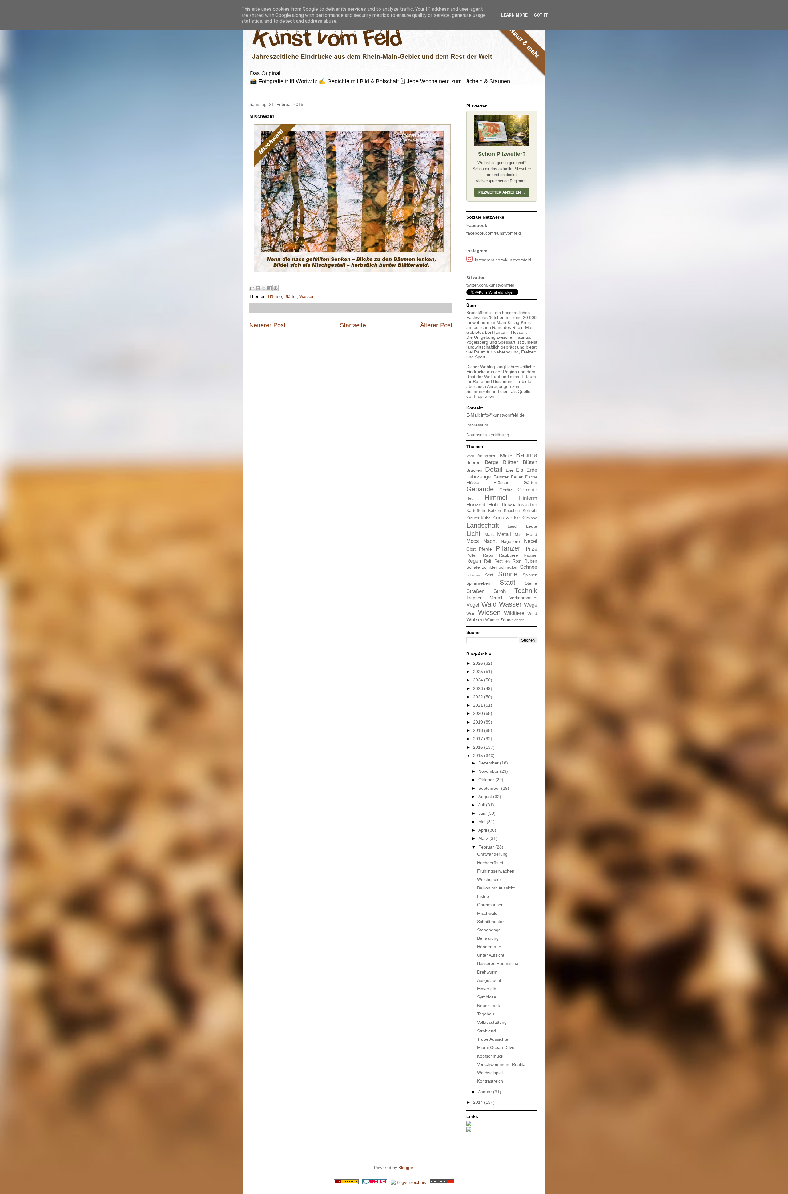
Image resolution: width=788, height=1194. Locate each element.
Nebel (530, 541)
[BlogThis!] (258, 288)
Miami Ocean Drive (495, 1047)
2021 (478, 705)
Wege (530, 605)
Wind (532, 613)
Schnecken (508, 567)
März (483, 838)
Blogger (405, 1167)
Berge (491, 462)
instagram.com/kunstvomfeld (503, 259)
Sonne (507, 574)
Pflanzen (509, 548)
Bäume (275, 296)
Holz (493, 505)
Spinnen (530, 575)
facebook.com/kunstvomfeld (493, 233)
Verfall (496, 597)
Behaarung (488, 938)
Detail (493, 469)
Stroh (499, 591)
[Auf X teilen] (264, 288)
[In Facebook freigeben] (270, 288)
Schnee (528, 567)
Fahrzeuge (478, 477)
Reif (487, 561)
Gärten (530, 482)
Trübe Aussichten (494, 1039)
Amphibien (486, 456)
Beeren (473, 462)
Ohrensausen (490, 904)
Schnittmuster (490, 921)
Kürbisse (529, 518)
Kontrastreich (490, 1081)
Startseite (353, 325)
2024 (478, 679)
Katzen (494, 511)
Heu (469, 498)
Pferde (485, 549)
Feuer (517, 476)
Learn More (514, 15)
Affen (470, 456)
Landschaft (482, 525)
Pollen (471, 555)
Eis (519, 470)
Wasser (306, 296)
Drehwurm (487, 972)
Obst (471, 549)
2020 (478, 713)
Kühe (486, 517)
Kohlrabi (530, 511)
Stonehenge (489, 929)
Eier (509, 470)
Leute (531, 526)
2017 (478, 738)
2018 (478, 730)
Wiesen (489, 612)
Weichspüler (489, 879)
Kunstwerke (506, 518)
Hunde (508, 504)
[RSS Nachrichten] (346, 1182)
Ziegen (519, 620)
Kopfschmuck (490, 1056)
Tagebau (485, 1013)
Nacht (490, 541)
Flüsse (472, 482)
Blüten (530, 462)
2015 (478, 755)
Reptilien (502, 561)
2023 (478, 688)
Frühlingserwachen (495, 871)
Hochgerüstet (490, 862)
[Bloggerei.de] (374, 1182)
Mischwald (487, 913)
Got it (541, 15)
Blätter (290, 296)
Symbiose (486, 996)
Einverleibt (487, 988)
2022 (478, 696)
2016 (478, 747)
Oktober (486, 779)
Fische (531, 477)
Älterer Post (436, 325)
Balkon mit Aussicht (496, 887)
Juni (483, 813)
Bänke (506, 455)
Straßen (475, 591)
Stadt (507, 582)
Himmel (495, 497)
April (483, 830)
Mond (531, 534)
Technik (525, 591)
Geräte (506, 489)
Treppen (474, 597)
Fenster (501, 476)
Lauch (513, 526)
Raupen (530, 555)
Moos (472, 541)
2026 (478, 663)
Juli (482, 804)
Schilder (489, 567)
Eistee (483, 896)
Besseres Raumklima (497, 963)
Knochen (512, 511)
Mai (482, 821)
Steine (531, 583)
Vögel (472, 605)
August (485, 796)
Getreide (527, 490)
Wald (489, 604)
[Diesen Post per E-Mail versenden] (252, 288)
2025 (478, 671)
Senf (489, 575)
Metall (504, 534)
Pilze (531, 549)
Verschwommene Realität (502, 1064)
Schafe (473, 567)
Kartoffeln (475, 510)
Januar (485, 1091)
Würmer (492, 620)
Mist (519, 534)
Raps (488, 555)
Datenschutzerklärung (487, 434)
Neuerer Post (267, 325)
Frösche (501, 482)
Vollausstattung (492, 1022)
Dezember (489, 762)
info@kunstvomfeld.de (503, 415)
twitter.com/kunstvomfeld (490, 285)
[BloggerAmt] (408, 1182)
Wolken (475, 620)
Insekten (527, 505)
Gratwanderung (492, 854)
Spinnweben (478, 583)
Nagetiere (510, 541)
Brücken (474, 470)
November (489, 771)
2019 (478, 722)
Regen (473, 561)
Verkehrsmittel (523, 597)
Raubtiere (508, 555)
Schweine (473, 575)
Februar (486, 847)
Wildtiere (514, 613)
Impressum (477, 424)
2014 (478, 1102)
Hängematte (489, 946)
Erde (531, 470)
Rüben (530, 561)
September (489, 788)
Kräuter (472, 518)
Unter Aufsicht (490, 955)
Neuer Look (488, 1005)
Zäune (506, 619)
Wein (470, 613)
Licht (473, 534)
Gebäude (480, 489)
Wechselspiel (490, 1072)
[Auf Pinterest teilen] (275, 288)
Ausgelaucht (489, 980)
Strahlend (486, 1030)
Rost (517, 561)
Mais (489, 534)
